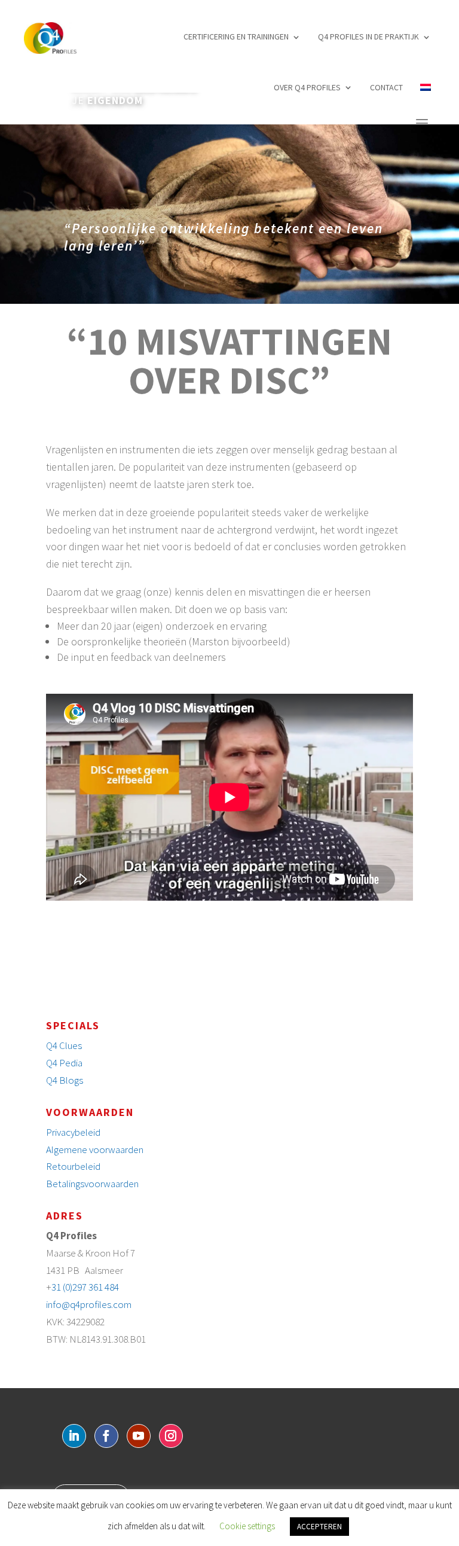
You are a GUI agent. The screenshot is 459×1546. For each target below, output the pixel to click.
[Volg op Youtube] (139, 1436)
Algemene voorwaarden (94, 1149)
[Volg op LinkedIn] (74, 1436)
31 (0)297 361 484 (85, 1287)
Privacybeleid (73, 1132)
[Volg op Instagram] (171, 1436)
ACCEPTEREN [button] (319, 1526)
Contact (386, 87)
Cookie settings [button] (247, 1526)
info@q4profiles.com (88, 1304)
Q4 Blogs (64, 1080)
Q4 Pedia (64, 1062)
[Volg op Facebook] (106, 1436)
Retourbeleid (73, 1166)
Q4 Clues (64, 1045)
